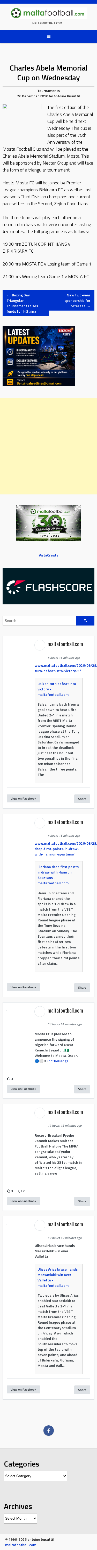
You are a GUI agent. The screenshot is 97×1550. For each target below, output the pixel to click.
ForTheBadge (58, 1061)
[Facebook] (48, 1430)
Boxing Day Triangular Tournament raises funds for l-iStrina (22, 303)
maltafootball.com (47, 23)
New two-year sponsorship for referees (77, 300)
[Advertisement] (48, 446)
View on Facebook (23, 798)
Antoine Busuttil (67, 96)
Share (82, 798)
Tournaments (48, 90)
